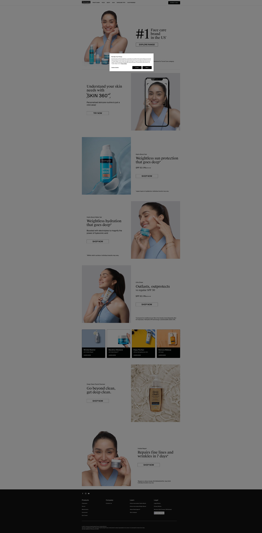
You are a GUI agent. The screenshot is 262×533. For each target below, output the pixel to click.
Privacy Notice (124, 63)
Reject (147, 67)
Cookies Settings (115, 67)
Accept (137, 67)
